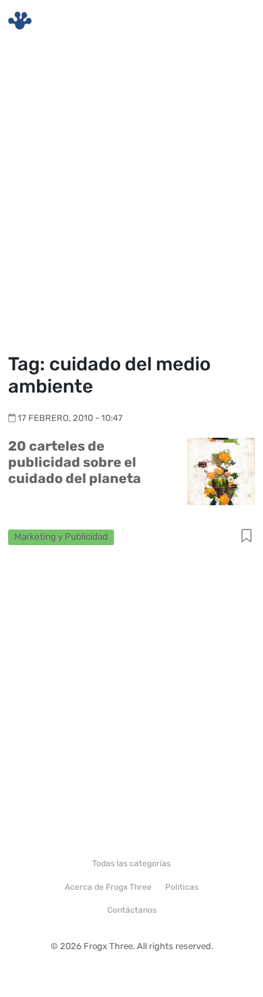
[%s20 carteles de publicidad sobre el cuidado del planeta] (221, 470)
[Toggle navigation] (236, 21)
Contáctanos (131, 910)
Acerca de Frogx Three (108, 887)
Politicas (181, 887)
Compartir (246, 536)
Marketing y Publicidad (61, 536)
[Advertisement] (131, 199)
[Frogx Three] (20, 20)
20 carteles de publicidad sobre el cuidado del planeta (74, 462)
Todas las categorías (131, 863)
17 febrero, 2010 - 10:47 (70, 418)
